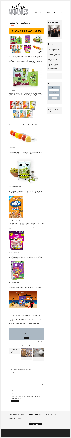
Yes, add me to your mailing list (17, 398)
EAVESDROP (54, 12)
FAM (40, 12)
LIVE (44, 12)
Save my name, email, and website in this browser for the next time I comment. (26, 396)
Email (26, 333)
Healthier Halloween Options (19, 23)
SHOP (61, 14)
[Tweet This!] (41, 341)
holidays (12, 24)
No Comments (30, 25)
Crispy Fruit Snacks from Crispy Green (16, 121)
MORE (60, 12)
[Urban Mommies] (18, 15)
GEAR (35, 12)
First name (27, 329)
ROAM (48, 12)
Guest (17, 25)
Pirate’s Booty (11, 312)
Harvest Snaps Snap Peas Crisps (15, 186)
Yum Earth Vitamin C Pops (14, 252)
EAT (31, 12)
